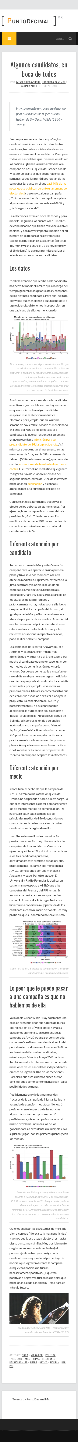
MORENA (54, 1362)
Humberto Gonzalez (54, 82)
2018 (19, 1358)
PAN (64, 1362)
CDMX (25, 1355)
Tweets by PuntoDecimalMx (31, 1399)
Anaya (36, 1358)
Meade (33, 1362)
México (44, 1362)
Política (50, 1355)
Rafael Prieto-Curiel (28, 82)
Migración (37, 1355)
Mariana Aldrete (30, 85)
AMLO (27, 1358)
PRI (11, 1366)
